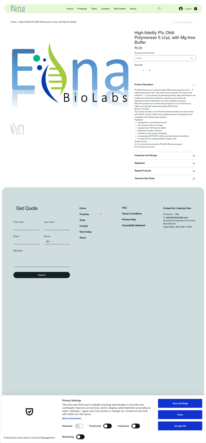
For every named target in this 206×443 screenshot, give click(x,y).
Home (82, 208)
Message (18, 250)
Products (84, 214)
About (82, 237)
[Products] (101, 214)
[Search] (159, 8)
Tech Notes (85, 231)
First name (19, 222)
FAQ (124, 207)
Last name (49, 222)
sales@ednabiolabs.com (177, 217)
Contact (83, 226)
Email (16, 236)
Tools (82, 220)
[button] (195, 8)
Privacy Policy (129, 219)
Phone (47, 236)
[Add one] (150, 70)
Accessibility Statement (133, 225)
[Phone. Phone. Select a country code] (49, 241)
